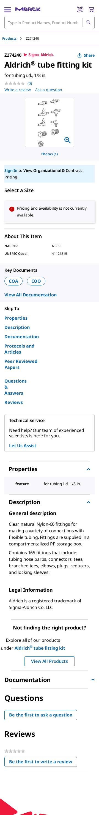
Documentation (21, 337)
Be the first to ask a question (40, 715)
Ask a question (48, 89)
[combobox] (49, 22)
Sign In (10, 170)
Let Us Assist (22, 445)
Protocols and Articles (19, 349)
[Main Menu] (7, 9)
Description (17, 327)
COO (36, 281)
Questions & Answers (15, 387)
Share (89, 55)
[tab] (14, 38)
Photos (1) (49, 154)
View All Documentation (30, 294)
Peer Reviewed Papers (20, 364)
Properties (16, 318)
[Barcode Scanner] (79, 9)
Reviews (13, 402)
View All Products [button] (49, 661)
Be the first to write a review (43, 763)
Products (9, 38)
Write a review (17, 89)
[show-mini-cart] (91, 9)
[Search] (88, 22)
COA (13, 281)
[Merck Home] (27, 9)
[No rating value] (16, 83)
